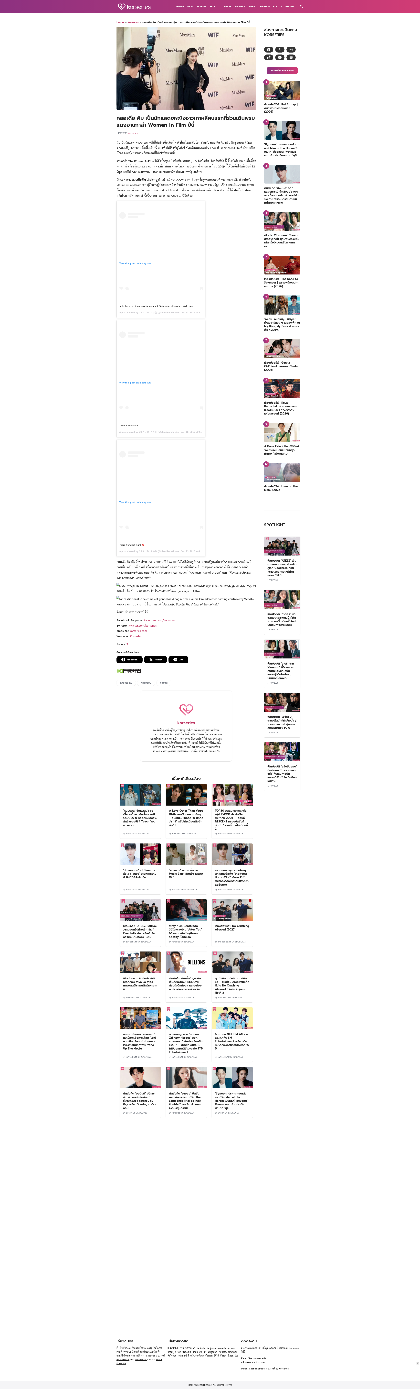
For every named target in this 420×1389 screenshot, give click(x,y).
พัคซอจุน (223, 1351)
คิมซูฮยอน (146, 683)
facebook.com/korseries (159, 620)
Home (120, 22)
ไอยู (236, 1355)
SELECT (214, 7)
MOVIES (201, 7)
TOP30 (188, 1348)
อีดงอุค (223, 1355)
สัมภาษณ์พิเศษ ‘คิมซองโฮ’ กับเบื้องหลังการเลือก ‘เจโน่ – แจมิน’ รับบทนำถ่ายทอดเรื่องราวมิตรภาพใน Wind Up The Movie (139, 1041)
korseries (133, 132)
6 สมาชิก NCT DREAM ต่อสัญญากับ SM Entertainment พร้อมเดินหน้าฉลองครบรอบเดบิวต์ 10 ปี (232, 1041)
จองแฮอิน (221, 1348)
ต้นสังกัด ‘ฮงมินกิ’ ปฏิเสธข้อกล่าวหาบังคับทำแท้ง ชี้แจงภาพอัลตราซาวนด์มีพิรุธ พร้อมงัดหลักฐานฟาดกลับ (139, 1100)
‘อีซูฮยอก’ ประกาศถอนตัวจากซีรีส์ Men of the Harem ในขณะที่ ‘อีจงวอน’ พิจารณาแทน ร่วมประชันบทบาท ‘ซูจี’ (231, 1100)
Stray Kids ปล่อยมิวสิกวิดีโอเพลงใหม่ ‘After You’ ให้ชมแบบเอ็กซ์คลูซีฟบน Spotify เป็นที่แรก (185, 931)
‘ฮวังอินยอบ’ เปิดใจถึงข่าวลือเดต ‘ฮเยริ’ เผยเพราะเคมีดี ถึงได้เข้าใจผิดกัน (139, 873)
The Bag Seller (224, 941)
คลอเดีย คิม (126, 683)
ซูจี (205, 1351)
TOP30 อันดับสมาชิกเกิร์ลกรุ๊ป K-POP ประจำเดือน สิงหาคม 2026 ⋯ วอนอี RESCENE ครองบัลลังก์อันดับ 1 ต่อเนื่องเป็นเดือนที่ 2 (231, 820)
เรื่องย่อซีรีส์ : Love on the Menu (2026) (281, 488)
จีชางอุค (231, 1348)
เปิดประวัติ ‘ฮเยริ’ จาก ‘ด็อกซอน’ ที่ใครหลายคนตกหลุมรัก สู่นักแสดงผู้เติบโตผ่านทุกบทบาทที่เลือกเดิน (280, 670)
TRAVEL (227, 7)
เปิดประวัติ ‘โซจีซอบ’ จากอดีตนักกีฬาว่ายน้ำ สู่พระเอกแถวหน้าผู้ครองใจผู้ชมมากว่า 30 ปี (281, 722)
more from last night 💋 (132, 545)
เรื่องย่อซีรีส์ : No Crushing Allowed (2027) (232, 928)
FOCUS (277, 7)
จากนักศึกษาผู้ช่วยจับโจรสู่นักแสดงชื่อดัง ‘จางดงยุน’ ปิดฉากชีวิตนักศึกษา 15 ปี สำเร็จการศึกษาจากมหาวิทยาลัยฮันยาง (232, 877)
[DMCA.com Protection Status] (128, 672)
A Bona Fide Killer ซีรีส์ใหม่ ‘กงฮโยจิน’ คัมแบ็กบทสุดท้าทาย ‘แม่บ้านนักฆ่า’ (281, 450)
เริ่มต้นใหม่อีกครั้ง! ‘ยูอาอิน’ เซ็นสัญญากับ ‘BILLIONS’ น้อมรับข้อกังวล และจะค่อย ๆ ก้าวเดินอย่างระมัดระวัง (185, 983)
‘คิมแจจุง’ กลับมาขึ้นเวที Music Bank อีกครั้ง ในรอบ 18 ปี (186, 873)
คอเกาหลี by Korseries (277, 1368)
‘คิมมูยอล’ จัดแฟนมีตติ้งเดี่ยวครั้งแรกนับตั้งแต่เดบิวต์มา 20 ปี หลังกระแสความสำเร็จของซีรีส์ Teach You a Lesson (140, 818)
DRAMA (179, 7)
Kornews (133, 22)
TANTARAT (177, 833)
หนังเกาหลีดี (183, 1355)
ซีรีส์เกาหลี (197, 1351)
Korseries (136, 636)
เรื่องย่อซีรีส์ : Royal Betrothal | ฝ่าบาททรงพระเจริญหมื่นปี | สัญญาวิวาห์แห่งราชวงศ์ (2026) (280, 408)
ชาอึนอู (171, 1351)
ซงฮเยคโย (186, 1351)
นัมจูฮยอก (212, 1351)
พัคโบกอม (172, 1355)
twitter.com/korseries (143, 625)
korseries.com (138, 631)
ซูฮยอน (164, 683)
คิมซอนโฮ (201, 1348)
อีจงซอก (209, 1355)
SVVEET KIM (223, 833)
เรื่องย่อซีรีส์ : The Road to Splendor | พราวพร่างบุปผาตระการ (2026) (281, 282)
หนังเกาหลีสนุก (197, 1355)
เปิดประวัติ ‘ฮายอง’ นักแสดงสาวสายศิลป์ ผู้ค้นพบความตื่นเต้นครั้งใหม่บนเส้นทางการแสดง (281, 240)
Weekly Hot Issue (282, 71)
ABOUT (289, 7)
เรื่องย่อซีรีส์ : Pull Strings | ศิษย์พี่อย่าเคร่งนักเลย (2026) (281, 108)
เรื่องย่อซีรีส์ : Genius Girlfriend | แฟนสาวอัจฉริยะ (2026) (281, 366)
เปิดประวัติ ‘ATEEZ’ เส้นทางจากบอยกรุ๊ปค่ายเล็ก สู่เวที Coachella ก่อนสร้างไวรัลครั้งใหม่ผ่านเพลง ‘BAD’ (140, 931)
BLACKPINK (173, 1348)
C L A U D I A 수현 (148, 312)
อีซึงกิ (216, 1355)
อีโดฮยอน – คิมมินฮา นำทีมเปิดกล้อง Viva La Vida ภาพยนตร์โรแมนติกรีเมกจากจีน (140, 983)
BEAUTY (240, 7)
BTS (182, 1348)
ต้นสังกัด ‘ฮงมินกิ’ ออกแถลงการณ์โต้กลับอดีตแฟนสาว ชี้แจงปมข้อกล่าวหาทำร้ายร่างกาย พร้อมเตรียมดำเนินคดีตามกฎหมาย (282, 195)
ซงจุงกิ (178, 1351)
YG (194, 1348)
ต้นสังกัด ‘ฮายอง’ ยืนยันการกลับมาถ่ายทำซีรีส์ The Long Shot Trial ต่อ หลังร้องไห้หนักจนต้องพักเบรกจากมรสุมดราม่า (185, 1100)
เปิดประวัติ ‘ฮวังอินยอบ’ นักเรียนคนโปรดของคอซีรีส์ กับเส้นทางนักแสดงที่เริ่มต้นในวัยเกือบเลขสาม (282, 773)
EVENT (253, 7)
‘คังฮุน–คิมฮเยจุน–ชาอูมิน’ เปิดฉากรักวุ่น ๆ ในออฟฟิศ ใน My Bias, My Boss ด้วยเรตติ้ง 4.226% (282, 324)
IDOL (190, 7)
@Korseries (141, 1359)
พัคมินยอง (232, 1351)
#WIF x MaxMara (129, 425)
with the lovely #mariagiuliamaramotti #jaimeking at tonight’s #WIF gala (156, 306)
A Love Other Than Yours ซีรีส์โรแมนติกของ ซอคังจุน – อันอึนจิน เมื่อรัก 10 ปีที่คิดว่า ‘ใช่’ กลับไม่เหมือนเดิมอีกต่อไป (186, 818)
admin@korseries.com (253, 1361)
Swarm (129, 1112)
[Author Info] (186, 717)
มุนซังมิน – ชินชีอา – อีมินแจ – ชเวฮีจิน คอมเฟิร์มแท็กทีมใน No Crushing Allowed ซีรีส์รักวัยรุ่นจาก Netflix (232, 985)
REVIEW (265, 7)
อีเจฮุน (230, 1355)
